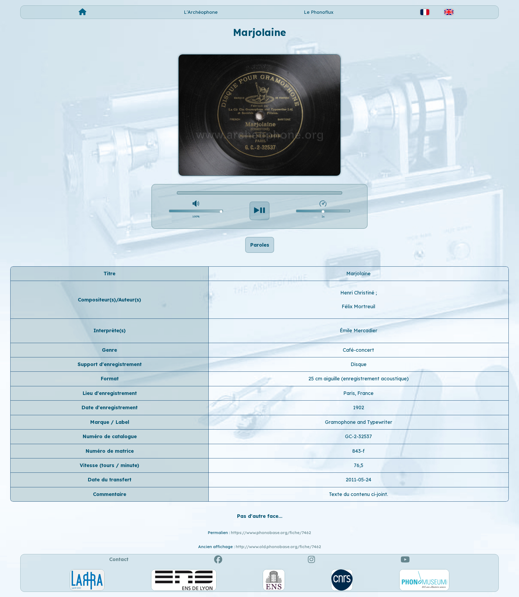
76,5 (358, 465)
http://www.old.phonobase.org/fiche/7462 (278, 546)
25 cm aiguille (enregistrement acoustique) (358, 378)
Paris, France (358, 393)
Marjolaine (358, 273)
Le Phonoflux (319, 12)
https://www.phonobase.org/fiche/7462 (271, 532)
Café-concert (358, 350)
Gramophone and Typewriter (358, 422)
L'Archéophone (201, 12)
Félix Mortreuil (358, 306)
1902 (358, 407)
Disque (359, 364)
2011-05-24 (358, 480)
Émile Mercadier (358, 330)
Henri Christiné (358, 293)
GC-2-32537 (358, 436)
